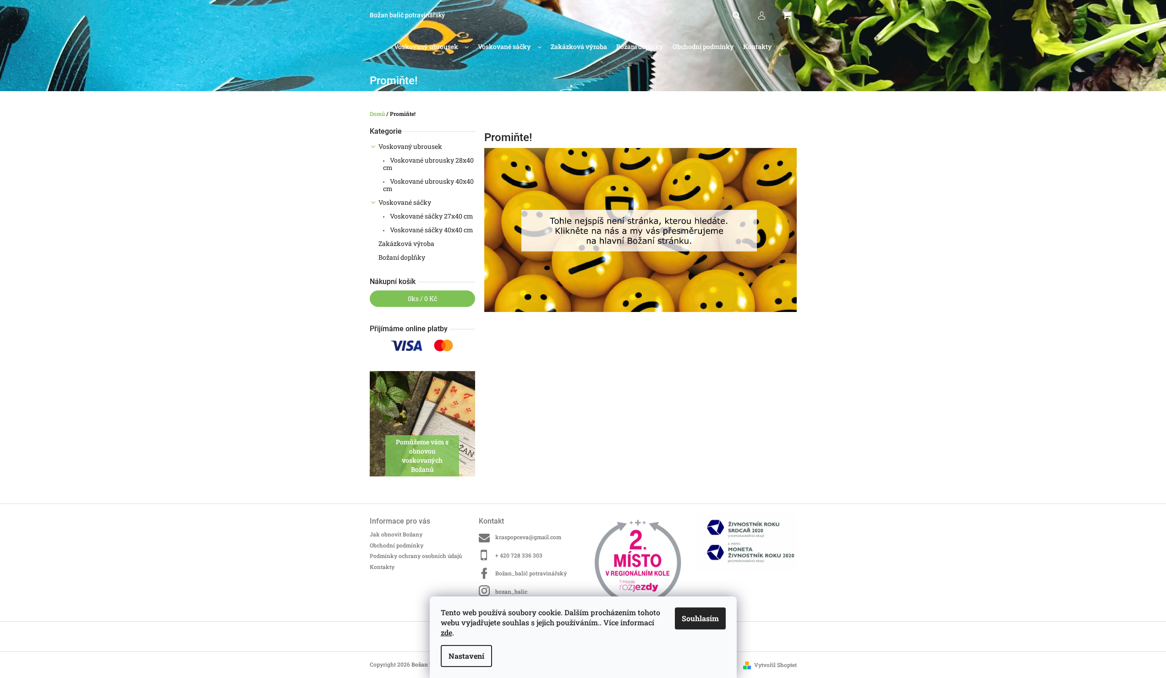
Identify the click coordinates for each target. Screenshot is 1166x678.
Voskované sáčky (404, 202)
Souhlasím (700, 618)
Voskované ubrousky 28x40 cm (428, 164)
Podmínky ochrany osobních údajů (416, 555)
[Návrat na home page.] (640, 229)
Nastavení (466, 656)
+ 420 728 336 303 (518, 555)
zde (446, 632)
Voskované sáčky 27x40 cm (431, 216)
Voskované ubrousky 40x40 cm (428, 185)
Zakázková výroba (406, 243)
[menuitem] (431, 47)
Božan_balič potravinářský (531, 573)
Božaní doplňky (401, 257)
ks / (422, 298)
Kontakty (382, 566)
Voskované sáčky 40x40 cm (431, 229)
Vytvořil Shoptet (775, 664)
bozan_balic (511, 591)
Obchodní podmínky (396, 545)
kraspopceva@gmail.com (528, 537)
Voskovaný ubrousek (410, 146)
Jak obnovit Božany (396, 534)
